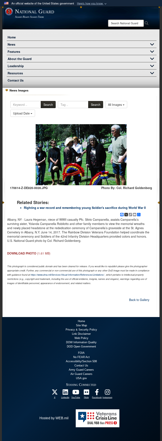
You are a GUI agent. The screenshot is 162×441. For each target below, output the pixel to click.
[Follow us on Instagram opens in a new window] (107, 393)
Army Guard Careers (81, 369)
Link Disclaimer (81, 333)
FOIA (81, 352)
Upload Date (22, 113)
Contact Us (16, 80)
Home (12, 37)
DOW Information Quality (81, 342)
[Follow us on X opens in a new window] (54, 393)
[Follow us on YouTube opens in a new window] (75, 393)
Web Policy (81, 338)
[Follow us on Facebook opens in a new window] (97, 393)
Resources (15, 73)
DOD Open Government (81, 346)
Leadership (16, 66)
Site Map (81, 325)
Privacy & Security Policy (81, 329)
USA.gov (81, 378)
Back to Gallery (139, 300)
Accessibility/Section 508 (81, 361)
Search (48, 104)
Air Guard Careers (81, 374)
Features (14, 51)
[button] (92, 3)
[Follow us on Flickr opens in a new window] (86, 393)
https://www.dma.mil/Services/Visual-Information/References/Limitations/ (67, 274)
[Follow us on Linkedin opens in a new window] (65, 393)
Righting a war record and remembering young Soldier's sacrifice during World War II (85, 208)
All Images (115, 104)
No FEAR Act (81, 357)
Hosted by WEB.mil (54, 418)
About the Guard (20, 59)
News (11, 44)
